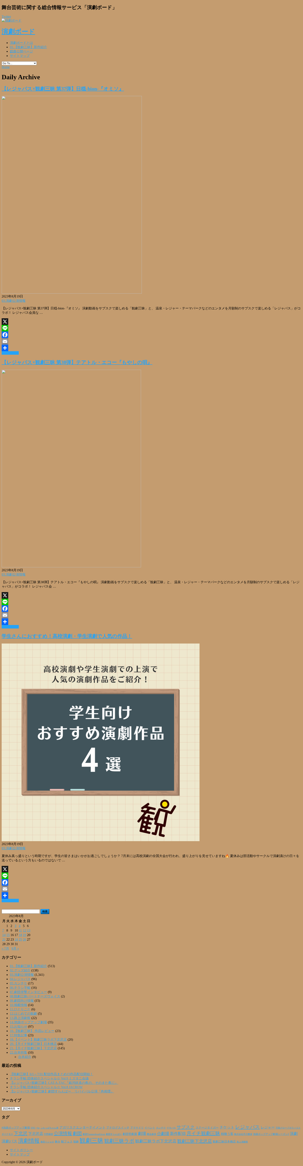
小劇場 (163, 1133)
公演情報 (63, 1133)
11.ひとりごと (20, 1009)
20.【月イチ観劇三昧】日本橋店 (33, 1044)
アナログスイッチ (117, 1127)
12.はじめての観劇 (23, 1013)
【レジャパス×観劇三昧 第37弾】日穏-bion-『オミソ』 (63, 88)
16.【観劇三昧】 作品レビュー (32, 1031)
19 (24, 935)
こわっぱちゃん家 (49, 1128)
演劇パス (9, 1141)
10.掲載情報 (18, 1005)
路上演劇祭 (242, 1141)
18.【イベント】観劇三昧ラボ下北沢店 (38, 1039)
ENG (33, 1127)
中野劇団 (48, 1134)
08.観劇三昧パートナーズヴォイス (35, 996)
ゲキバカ (171, 1128)
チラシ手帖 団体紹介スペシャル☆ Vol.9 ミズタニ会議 (49, 1078)
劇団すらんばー (114, 1134)
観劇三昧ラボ (119, 1141)
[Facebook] (151, 334)
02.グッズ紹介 (20, 970)
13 (28, 930)
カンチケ (161, 1127)
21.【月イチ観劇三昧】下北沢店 (33, 1048)
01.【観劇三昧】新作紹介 (28, 47)
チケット (227, 1127)
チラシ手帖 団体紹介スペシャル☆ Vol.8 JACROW (46, 1087)
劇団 (77, 1133)
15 (8, 935)
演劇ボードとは (21, 42)
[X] (151, 321)
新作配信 (178, 1133)
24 (16, 939)
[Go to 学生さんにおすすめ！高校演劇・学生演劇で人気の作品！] (101, 840)
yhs (38, 1127)
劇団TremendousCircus (94, 1134)
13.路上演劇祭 (20, 1018)
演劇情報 (29, 1141)
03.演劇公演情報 (14, 300)
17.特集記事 (18, 1035)
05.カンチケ (18, 983)
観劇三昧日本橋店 (224, 1141)
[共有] (151, 348)
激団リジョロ (47, 1141)
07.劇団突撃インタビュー (28, 992)
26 (24, 939)
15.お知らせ (18, 1026)
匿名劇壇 (151, 1134)
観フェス (67, 1141)
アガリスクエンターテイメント (82, 1127)
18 (20, 935)
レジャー (268, 1127)
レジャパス (247, 1127)
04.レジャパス (20, 979)
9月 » (15, 948)
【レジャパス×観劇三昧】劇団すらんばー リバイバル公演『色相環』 (62, 1091)
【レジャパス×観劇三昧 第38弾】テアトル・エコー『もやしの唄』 (77, 362)
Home (6, 67)
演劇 (294, 1133)
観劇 (76, 1141)
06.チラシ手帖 (20, 987)
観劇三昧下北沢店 (194, 1141)
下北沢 (20, 1133)
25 (20, 939)
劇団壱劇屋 (130, 1134)
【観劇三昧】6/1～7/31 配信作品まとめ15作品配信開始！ (51, 1074)
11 (20, 930)
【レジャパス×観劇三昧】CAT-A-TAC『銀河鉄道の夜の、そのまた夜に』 (64, 1082)
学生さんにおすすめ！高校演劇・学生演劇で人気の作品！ (67, 636)
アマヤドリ (137, 1127)
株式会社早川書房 (243, 1134)
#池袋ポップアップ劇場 (16, 1127)
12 (24, 930)
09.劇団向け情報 (22, 1000)
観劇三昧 (91, 1140)
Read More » (10, 353)
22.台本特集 (18, 1052)
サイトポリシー (21, 1150)
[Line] (151, 328)
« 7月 (5, 948)
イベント (149, 1127)
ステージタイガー (207, 1127)
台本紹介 (24, 1057)
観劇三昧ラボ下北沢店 (155, 1141)
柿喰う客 (227, 1134)
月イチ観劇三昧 (203, 1133)
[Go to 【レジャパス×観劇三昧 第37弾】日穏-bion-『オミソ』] (72, 292)
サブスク (186, 1127)
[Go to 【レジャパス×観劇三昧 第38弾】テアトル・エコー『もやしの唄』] (71, 566)
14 (4, 935)
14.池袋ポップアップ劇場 (28, 1022)
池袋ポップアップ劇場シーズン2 (271, 1134)
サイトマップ (20, 55)
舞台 (57, 1141)
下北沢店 (35, 1134)
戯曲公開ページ (21, 51)
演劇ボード (18, 31)
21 (4, 939)
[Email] (151, 341)
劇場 (142, 1133)
